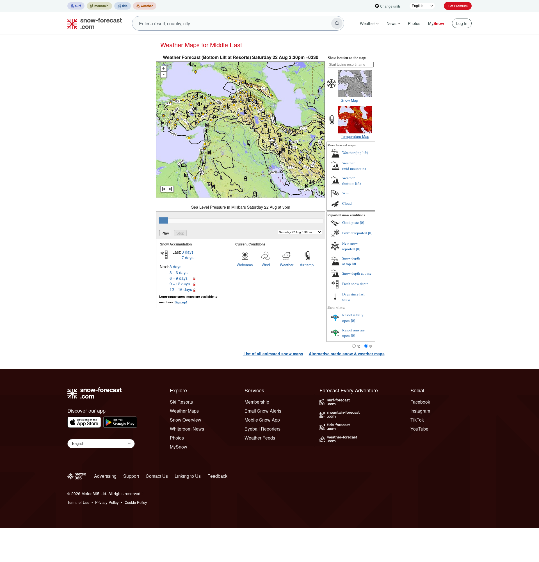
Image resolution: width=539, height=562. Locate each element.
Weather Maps (184, 411)
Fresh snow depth (355, 283)
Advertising (105, 476)
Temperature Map (355, 136)
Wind (266, 264)
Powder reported (354, 232)
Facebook (420, 402)
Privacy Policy (107, 502)
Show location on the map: (347, 57)
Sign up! (181, 302)
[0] (362, 222)
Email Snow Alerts (263, 411)
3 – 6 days (179, 272)
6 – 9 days (179, 278)
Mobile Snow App (262, 420)
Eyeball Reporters (262, 429)
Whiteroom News (187, 429)
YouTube (419, 429)
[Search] (336, 23)
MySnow (178, 446)
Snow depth (351, 261)
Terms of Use (78, 502)
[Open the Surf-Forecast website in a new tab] (75, 6)
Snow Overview (185, 420)
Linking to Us (188, 476)
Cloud (347, 203)
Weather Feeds (260, 437)
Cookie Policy (136, 502)
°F (370, 346)
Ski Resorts (181, 402)
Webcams (245, 264)
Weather (367, 23)
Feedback (217, 476)
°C (358, 346)
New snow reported (350, 246)
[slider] (163, 220)
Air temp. (307, 264)
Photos (414, 23)
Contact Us (157, 476)
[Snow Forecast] (92, 23)
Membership (257, 402)
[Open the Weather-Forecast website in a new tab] (144, 6)
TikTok (417, 420)
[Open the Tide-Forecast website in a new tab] (122, 6)
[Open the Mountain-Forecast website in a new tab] (99, 6)
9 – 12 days (180, 283)
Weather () (355, 152)
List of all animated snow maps (273, 353)
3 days (187, 252)
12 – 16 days (181, 289)
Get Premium (458, 5)
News (391, 23)
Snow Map (349, 100)
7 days (187, 257)
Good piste (350, 222)
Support (131, 476)
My (436, 23)
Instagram (420, 411)
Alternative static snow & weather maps (347, 353)
